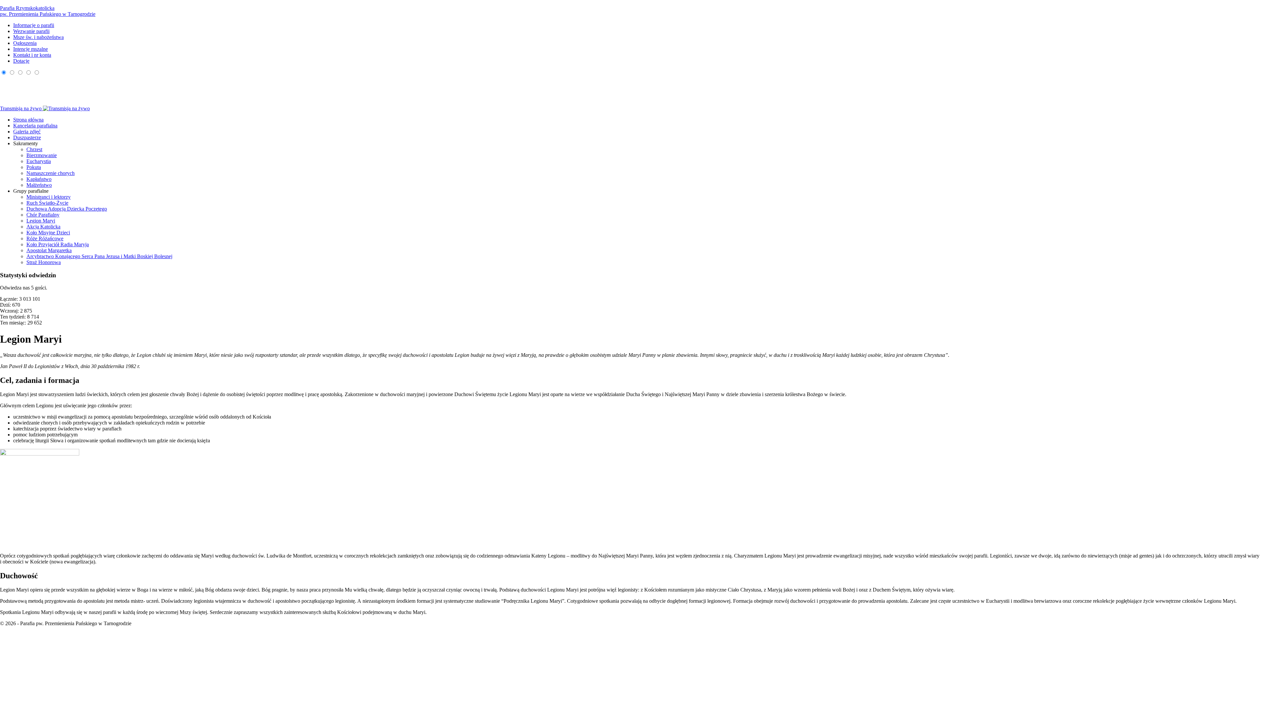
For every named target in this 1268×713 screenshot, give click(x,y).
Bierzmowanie (41, 155)
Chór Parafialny (42, 215)
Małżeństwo (39, 185)
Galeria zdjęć (27, 131)
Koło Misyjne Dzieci (48, 232)
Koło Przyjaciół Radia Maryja (57, 244)
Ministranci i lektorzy (48, 197)
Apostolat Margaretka (49, 250)
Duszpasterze (27, 137)
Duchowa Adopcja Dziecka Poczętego (66, 209)
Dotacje (21, 61)
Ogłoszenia (25, 43)
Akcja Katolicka (43, 226)
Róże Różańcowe (44, 238)
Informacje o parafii (33, 25)
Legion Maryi (40, 220)
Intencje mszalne (30, 49)
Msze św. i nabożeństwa (38, 37)
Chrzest (34, 149)
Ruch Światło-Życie (47, 203)
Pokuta (33, 167)
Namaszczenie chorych (50, 173)
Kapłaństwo (39, 179)
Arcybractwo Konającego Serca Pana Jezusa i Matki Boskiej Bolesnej (99, 256)
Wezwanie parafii (31, 31)
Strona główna (28, 119)
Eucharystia (38, 161)
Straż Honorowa (43, 262)
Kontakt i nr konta (32, 55)
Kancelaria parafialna (35, 125)
